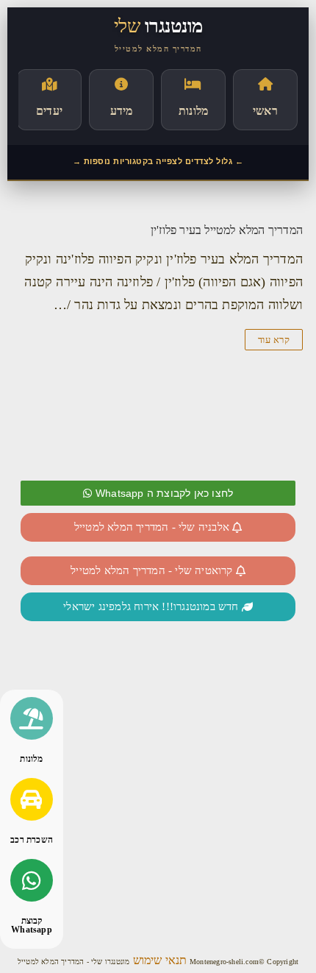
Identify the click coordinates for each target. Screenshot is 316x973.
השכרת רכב (31, 840)
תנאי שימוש (158, 960)
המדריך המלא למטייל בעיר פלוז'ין (227, 230)
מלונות (31, 759)
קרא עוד (274, 339)
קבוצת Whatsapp (31, 925)
